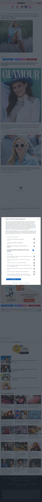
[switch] (33, 239)
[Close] (39, 219)
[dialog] (21, 251)
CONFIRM (14, 279)
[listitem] (21, 236)
